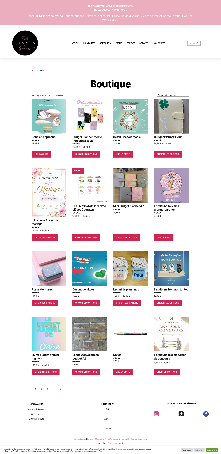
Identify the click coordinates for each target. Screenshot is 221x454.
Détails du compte (36, 419)
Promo (119, 43)
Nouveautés (89, 43)
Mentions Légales (80, 439)
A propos (143, 43)
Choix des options (45, 237)
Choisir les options (86, 154)
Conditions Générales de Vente (98, 439)
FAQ (108, 409)
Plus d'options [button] (187, 450)
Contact (131, 43)
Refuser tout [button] (199, 450)
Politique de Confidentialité (120, 439)
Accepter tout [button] (212, 450)
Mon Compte (159, 43)
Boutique (104, 43)
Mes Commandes (36, 414)
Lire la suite (41, 154)
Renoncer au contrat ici (139, 439)
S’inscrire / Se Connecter (36, 409)
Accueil (75, 43)
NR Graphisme (112, 443)
